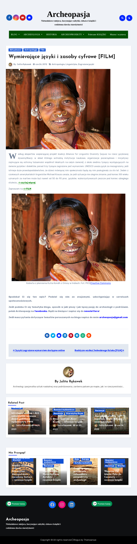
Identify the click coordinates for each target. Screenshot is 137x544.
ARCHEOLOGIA (32, 34)
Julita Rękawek (24, 64)
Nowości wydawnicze (64, 410)
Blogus (76, 540)
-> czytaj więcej (26, 182)
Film (43, 50)
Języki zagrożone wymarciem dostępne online (40, 350)
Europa (85, 459)
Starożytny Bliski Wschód (21, 459)
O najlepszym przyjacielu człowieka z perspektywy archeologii (81, 474)
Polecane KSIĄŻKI (97, 34)
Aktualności (15, 50)
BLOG (14, 34)
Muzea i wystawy (118, 34)
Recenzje (17, 408)
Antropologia (30, 50)
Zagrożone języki (86, 64)
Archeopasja (68, 14)
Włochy (121, 466)
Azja (77, 459)
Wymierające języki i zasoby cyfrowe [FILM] (62, 56)
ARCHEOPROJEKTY (72, 34)
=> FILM (27, 188)
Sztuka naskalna (83, 463)
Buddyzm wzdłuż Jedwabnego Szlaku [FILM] (98, 350)
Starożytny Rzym (74, 413)
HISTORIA (51, 34)
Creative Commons (100, 283)
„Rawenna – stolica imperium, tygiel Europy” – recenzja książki (109, 419)
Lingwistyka (71, 64)
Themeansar (90, 540)
